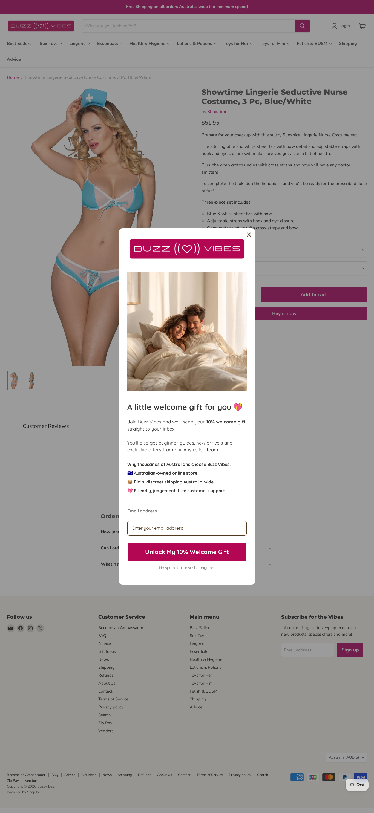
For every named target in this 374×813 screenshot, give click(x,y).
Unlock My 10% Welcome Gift (187, 552)
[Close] (248, 234)
